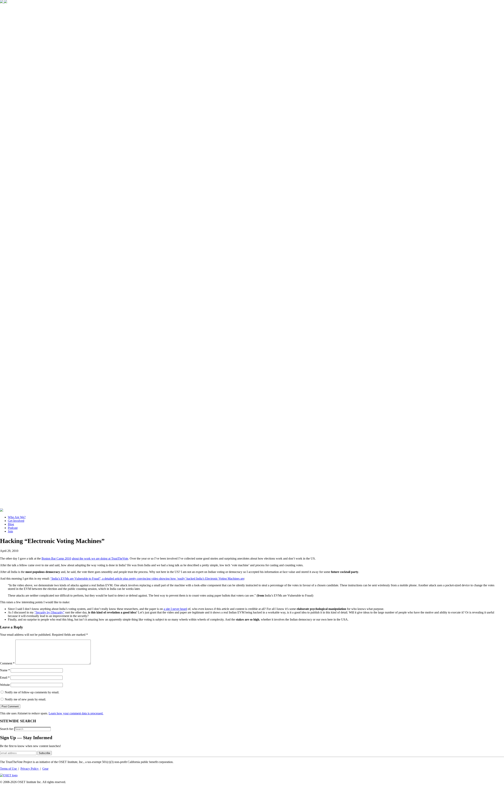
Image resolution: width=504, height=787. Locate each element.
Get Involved (16, 520)
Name (5, 670)
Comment (7, 663)
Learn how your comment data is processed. (76, 713)
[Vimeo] (1, 510)
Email (5, 677)
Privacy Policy (29, 768)
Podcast (13, 527)
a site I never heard (175, 609)
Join (10, 531)
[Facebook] (2, 2)
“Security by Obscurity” (49, 612)
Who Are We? (17, 517)
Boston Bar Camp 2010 (56, 558)
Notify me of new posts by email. (25, 699)
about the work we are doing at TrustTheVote (100, 558)
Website (5, 684)
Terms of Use (9, 768)
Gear (45, 768)
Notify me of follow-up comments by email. (32, 692)
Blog (11, 524)
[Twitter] (5, 2)
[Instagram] (252, 506)
